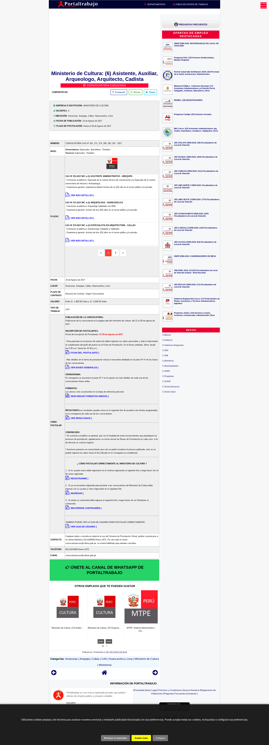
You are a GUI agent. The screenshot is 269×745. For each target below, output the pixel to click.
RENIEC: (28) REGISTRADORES (188, 100)
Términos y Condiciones (170, 690)
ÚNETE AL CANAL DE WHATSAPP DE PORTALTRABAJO (107, 570)
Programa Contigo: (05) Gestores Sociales (193, 114)
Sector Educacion (172, 387)
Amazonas (71, 658)
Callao (95, 658)
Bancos (168, 335)
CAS (104, 658)
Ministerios (105, 664)
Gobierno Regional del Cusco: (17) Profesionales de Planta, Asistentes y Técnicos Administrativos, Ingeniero (197, 301)
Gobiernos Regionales (174, 345)
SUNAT (168, 381)
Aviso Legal (151, 690)
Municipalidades (172, 366)
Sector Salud (170, 392)
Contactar (192, 693)
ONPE (167, 371)
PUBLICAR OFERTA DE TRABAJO (191, 4)
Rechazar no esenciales (115, 738)
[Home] (104, 674)
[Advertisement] (104, 42)
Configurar (160, 738)
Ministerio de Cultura (147, 658)
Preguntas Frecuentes (175, 693)
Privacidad (139, 690)
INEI (166, 350)
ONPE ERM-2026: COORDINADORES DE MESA (195, 256)
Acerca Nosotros (191, 690)
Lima (129, 658)
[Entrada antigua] (155, 674)
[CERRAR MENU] (263, 5)
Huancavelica (117, 658)
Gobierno (168, 340)
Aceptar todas (141, 738)
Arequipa (85, 658)
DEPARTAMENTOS (156, 4)
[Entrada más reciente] (53, 674)
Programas (169, 376)
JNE (166, 355)
